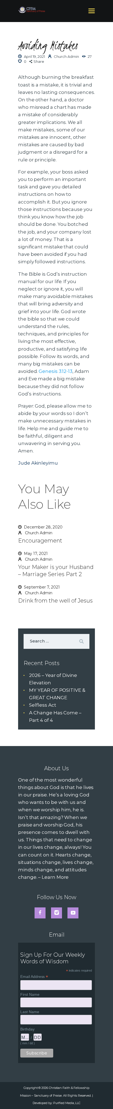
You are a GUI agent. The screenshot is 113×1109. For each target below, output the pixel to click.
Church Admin (38, 532)
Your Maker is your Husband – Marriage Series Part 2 (56, 570)
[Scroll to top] (102, 1095)
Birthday (27, 1029)
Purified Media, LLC (66, 1103)
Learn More (55, 877)
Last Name (29, 1012)
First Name (29, 994)
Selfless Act (42, 705)
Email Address (34, 976)
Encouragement (40, 540)
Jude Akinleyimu (38, 463)
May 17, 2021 (36, 553)
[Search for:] (56, 641)
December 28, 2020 (43, 527)
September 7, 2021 (42, 587)
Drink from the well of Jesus (55, 600)
